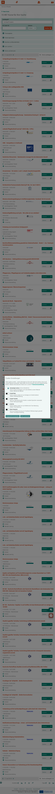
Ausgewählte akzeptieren (12, 416)
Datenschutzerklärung (38, 384)
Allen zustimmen (25, 416)
